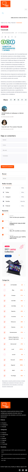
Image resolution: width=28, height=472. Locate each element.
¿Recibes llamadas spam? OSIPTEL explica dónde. (18, 237)
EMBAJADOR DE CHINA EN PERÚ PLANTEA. (17, 224)
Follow (22, 188)
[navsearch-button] (2, 13)
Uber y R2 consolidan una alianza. (18, 231)
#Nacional (4, 26)
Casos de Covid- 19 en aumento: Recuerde (12, 127)
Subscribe (22, 201)
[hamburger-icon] (25, 9)
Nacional (12, 215)
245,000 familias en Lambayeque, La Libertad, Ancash (13, 113)
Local (11, 221)
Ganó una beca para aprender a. (17, 217)
